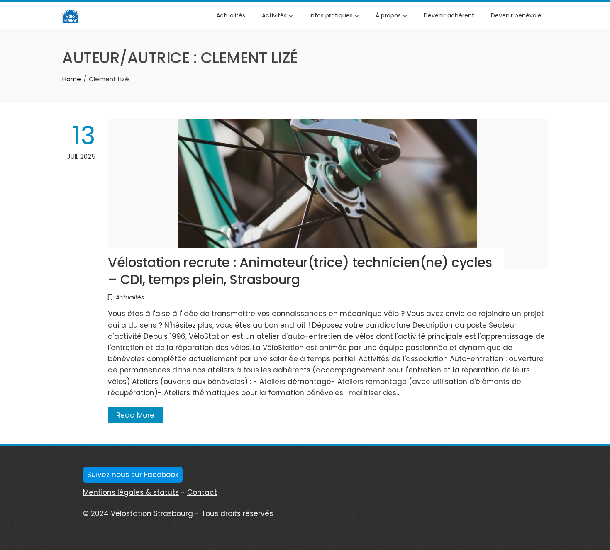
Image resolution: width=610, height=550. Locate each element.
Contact (202, 492)
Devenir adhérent (449, 15)
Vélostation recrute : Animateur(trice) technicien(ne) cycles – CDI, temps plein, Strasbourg (300, 271)
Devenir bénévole (516, 15)
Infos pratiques (331, 15)
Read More (135, 415)
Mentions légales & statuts (131, 492)
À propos (388, 15)
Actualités (230, 15)
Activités (274, 15)
